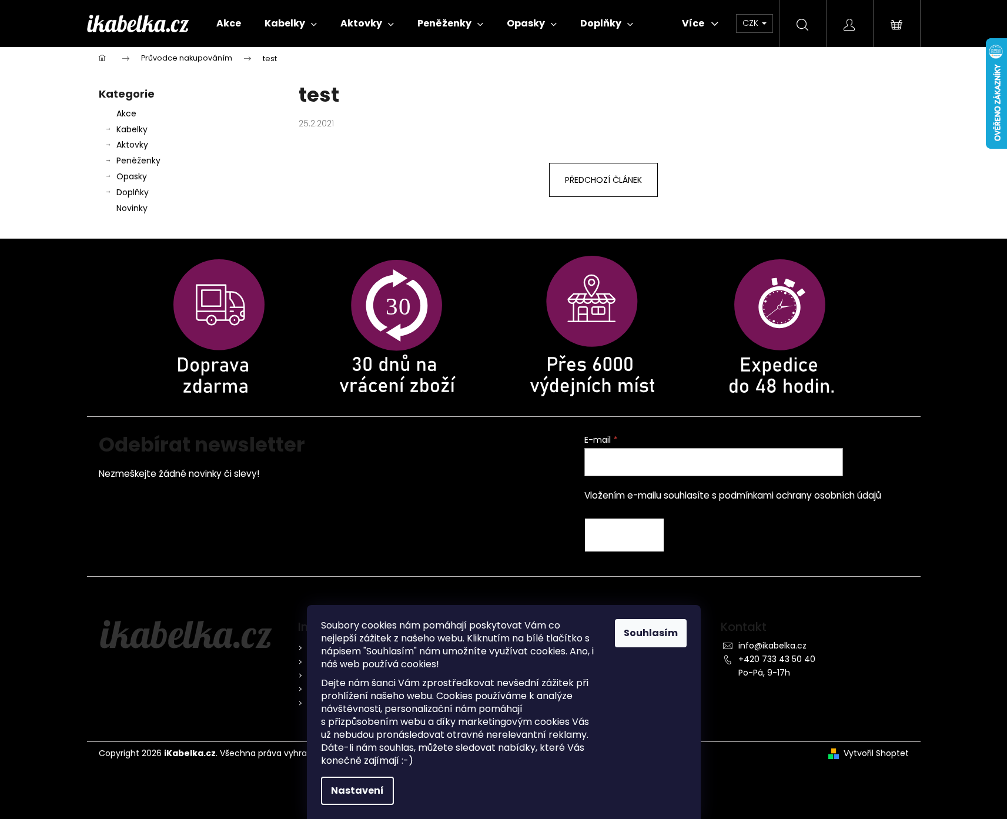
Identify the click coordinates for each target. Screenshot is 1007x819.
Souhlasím (651, 633)
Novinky (132, 208)
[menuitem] (229, 23)
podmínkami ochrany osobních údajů (800, 495)
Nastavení (357, 790)
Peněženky (138, 160)
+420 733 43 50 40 (776, 659)
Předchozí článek (603, 180)
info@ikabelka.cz (772, 645)
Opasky (131, 176)
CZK (751, 23)
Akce (126, 113)
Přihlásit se (624, 535)
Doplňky (132, 192)
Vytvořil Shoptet (876, 753)
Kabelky (132, 129)
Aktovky (132, 145)
